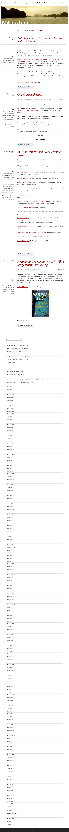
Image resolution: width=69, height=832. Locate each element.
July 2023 (9, 435)
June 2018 (9, 582)
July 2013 (9, 741)
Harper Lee (11, 190)
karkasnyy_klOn (11, 382)
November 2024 (10, 413)
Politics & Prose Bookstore (8, 119)
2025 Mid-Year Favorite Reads (14, 351)
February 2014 (10, 722)
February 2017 (10, 623)
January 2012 (10, 790)
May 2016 (9, 648)
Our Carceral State (29, 94)
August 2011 (10, 803)
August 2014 (10, 705)
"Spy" (6, 182)
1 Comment (61, 99)
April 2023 (9, 441)
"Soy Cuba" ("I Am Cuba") (8, 181)
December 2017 (10, 596)
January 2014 (10, 724)
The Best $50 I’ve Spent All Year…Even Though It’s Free (19, 356)
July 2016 (9, 642)
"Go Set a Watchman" (9, 283)
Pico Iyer (10, 197)
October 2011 (10, 798)
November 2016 (10, 632)
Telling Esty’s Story (11, 362)
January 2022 (10, 476)
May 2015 (9, 681)
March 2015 (10, 686)
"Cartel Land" (7, 175)
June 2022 (9, 463)
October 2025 (10, 400)
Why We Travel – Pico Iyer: (24, 178)
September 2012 (11, 768)
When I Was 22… (11, 353)
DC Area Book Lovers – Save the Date (27, 172)
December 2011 (10, 793)
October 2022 (10, 452)
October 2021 (10, 484)
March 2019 (10, 561)
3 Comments (61, 46)
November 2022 (10, 449)
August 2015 (10, 672)
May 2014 (9, 713)
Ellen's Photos (5, 190)
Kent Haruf (6, 194)
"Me (6, 179)
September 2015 (11, 670)
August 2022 (10, 457)
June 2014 (9, 711)
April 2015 (9, 683)
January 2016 (10, 659)
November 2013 (10, 730)
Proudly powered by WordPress (14, 830)
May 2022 (9, 465)
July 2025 (9, 402)
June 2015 (9, 678)
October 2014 (10, 700)
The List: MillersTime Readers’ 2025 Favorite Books (18, 345)
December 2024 (10, 411)
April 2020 (9, 528)
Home (3, 2)
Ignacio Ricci (35, 830)
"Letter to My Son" (7, 111)
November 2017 (10, 599)
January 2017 (10, 626)
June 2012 (9, 776)
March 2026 (10, 392)
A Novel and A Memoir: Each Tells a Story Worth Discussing (41, 263)
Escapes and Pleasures (14, 2)
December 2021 (10, 479)
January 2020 (10, 536)
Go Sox (39, 2)
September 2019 (11, 547)
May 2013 (9, 746)
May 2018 (9, 585)
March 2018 (10, 591)
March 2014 (10, 719)
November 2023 (10, 427)
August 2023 (10, 432)
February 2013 (10, 754)
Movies (8, 195)
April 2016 (9, 651)
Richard (24, 46)
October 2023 (10, 430)
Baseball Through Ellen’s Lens (25, 226)
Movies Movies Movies (23, 218)
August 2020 (10, 517)
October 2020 (10, 512)
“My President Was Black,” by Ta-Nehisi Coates (39, 39)
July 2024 (9, 416)
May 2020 (9, 525)
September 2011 (10, 801)
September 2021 (11, 487)
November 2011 (10, 795)
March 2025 (10, 408)
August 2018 (10, 577)
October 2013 (10, 732)
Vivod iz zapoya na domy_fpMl (14, 379)
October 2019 (10, 544)
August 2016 (10, 640)
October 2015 (10, 667)
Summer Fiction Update (23, 241)
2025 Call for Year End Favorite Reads (23, 377)
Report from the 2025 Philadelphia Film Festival (17, 348)
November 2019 (10, 542)
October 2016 (10, 634)
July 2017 (9, 610)
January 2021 (10, 503)
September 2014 (11, 703)
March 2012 (10, 784)
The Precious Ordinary (23, 236)
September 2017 (11, 604)
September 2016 (11, 637)
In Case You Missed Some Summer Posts (39, 153)
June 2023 (9, 438)
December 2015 (10, 662)
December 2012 (10, 760)
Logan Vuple (10, 371)
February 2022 (10, 473)
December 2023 (10, 424)
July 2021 (9, 492)
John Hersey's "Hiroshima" (8, 192)
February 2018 (10, 593)
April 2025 (9, 405)
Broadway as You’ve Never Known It (26, 182)
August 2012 (10, 771)
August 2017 (10, 607)
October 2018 (10, 572)
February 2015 (10, 689)
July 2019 (9, 550)
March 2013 (10, 752)
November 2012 (10, 763)
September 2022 (11, 454)
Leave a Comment (60, 159)
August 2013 (10, 738)
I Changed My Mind (18, 371)
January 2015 (10, 692)
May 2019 (9, 555)
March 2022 (10, 471)
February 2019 (10, 563)
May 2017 (9, 615)
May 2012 (9, 779)
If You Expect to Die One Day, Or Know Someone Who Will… (20, 364)
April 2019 (9, 558)
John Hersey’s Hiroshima (23, 188)
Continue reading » (40, 139)
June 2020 (9, 522)
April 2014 (9, 716)
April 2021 (9, 498)
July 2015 (9, 675)
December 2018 (10, 566)
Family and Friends (28, 2)
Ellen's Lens (11, 188)
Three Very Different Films (24, 195)
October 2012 (10, 765)
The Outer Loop (48, 2)
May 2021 (9, 495)
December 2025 (10, 394)
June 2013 (9, 743)
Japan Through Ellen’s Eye (24, 207)
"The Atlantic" (8, 60)
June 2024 (9, 419)
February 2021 (10, 501)
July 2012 (9, 773)
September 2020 (11, 514)
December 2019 (10, 539)
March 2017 (10, 621)
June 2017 (9, 613)
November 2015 (10, 664)
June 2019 (9, 553)
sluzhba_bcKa (10, 377)
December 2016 (10, 629)
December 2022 (10, 446)
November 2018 (10, 569)
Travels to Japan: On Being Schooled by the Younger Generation (34, 211)
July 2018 (9, 580)
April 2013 (9, 749)
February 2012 (10, 787)
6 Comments (61, 269)
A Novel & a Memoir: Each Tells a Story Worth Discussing (32, 201)
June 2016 (9, 645)
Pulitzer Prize (6, 291)
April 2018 (9, 588)
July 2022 (9, 460)
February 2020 (10, 533)
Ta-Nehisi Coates (10, 66)
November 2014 (10, 697)
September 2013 (11, 735)
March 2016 (10, 653)
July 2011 (9, 806)
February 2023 (10, 443)
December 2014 (10, 694)
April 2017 (9, 618)
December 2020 (10, 506)
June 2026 (9, 389)
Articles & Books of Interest (35, 46)
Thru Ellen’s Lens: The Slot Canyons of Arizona (17, 359)
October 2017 (10, 602)
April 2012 (9, 782)
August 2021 (10, 490)
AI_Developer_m (11, 374)
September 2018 (11, 574)
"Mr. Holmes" (11, 179)
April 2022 (9, 468)
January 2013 (10, 757)
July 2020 (9, 520)
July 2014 (9, 708)
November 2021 (10, 482)
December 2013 (10, 727)
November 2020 (10, 509)
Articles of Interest (60, 2)
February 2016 (10, 656)
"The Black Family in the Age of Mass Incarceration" (8, 113)
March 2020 (10, 531)
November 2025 (10, 397)
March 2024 (10, 422)
